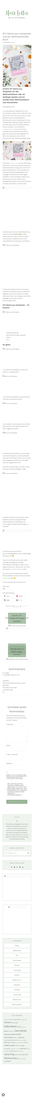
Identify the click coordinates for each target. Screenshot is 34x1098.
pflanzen (18, 1045)
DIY (27, 606)
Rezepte (17, 985)
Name (8, 745)
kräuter (13, 1040)
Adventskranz (17, 1019)
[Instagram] (14, 867)
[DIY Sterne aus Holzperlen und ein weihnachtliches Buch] (17, 86)
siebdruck (13, 1048)
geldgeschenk (11, 1031)
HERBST (18, 1034)
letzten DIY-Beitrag (16, 569)
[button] (17, 2)
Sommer (17, 990)
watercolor (24, 1054)
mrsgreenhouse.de (8, 129)
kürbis (19, 1040)
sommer (23, 1048)
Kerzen (21, 1037)
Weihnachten (17, 607)
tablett (28, 1048)
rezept (22, 1045)
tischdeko (6, 1051)
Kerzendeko (7, 1040)
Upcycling (17, 995)
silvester (17, 1048)
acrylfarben (6, 1019)
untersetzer (20, 1051)
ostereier (25, 1042)
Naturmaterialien (19, 1042)
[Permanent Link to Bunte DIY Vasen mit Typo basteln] (17, 626)
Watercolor (17, 999)
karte (17, 1037)
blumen (7, 1022)
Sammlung (6, 578)
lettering (6, 1042)
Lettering (17, 970)
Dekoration (17, 951)
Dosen (19, 1027)
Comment (9, 724)
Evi (4, 673)
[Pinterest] (17, 867)
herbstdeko (8, 1037)
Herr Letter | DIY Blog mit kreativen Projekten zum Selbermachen (17, 14)
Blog (23, 606)
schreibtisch (7, 1048)
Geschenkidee (9, 1034)
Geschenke (17, 960)
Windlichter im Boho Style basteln (17, 652)
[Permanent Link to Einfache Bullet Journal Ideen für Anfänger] (17, 628)
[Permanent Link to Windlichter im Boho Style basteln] (17, 659)
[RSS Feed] (23, 867)
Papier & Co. (17, 980)
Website (9, 763)
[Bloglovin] (20, 867)
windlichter (7, 1061)
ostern (7, 1045)
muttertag (12, 1042)
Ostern (17, 975)
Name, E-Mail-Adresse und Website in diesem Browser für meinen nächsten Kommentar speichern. (16, 776)
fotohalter (23, 1027)
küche (16, 1040)
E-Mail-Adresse (12, 754)
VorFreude (14, 163)
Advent (11, 1019)
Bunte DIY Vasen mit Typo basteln (17, 618)
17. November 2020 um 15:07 (11, 675)
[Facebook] (11, 867)
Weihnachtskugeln (22, 1058)
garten (6, 1031)
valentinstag (18, 1054)
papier (12, 1045)
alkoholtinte (24, 1019)
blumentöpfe (14, 1022)
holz (14, 1037)
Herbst (17, 965)
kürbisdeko (23, 1040)
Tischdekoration (13, 1051)
